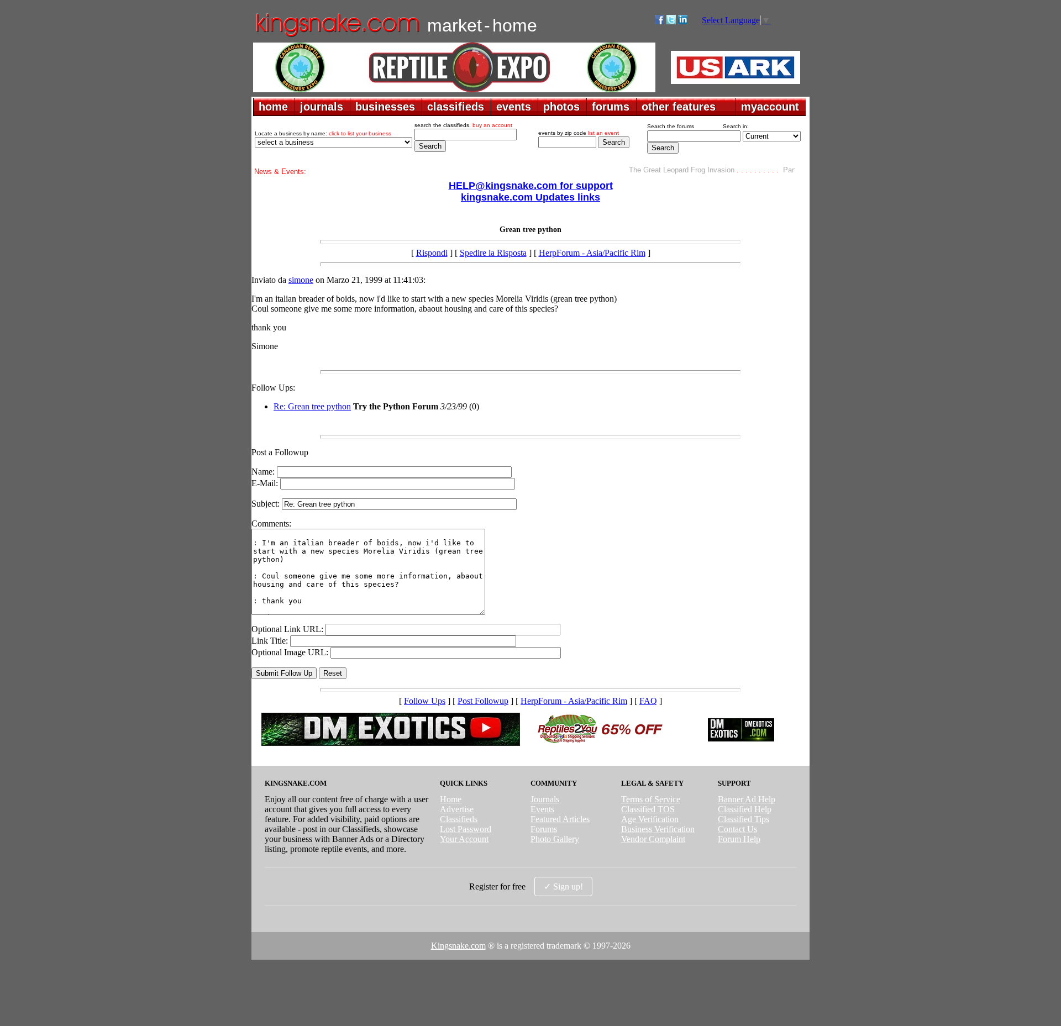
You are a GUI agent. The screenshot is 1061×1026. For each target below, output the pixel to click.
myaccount (770, 107)
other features (679, 107)
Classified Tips (743, 819)
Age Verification (650, 819)
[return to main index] (337, 36)
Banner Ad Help (746, 799)
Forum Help (739, 839)
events (513, 107)
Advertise (457, 809)
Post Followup (483, 701)
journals (321, 107)
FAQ (648, 701)
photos (561, 107)
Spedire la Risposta (493, 252)
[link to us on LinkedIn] (682, 21)
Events (542, 809)
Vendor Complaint (653, 839)
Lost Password (465, 829)
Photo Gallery (554, 839)
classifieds (455, 107)
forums (610, 107)
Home (450, 799)
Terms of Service (650, 799)
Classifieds (458, 819)
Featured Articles (560, 819)
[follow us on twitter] (671, 21)
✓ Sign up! (563, 886)
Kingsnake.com (458, 945)
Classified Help (744, 809)
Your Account (464, 839)
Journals (544, 799)
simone (300, 280)
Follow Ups (424, 701)
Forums (543, 829)
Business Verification (658, 829)
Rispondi (432, 252)
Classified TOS (648, 809)
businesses (385, 107)
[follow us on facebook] (659, 21)
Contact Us (737, 829)
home (273, 107)
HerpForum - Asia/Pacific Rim (592, 252)
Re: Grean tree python (312, 406)
